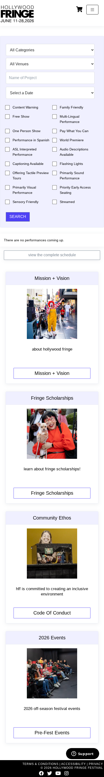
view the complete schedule (52, 255)
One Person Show (26, 131)
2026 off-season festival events (52, 708)
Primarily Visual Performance (24, 190)
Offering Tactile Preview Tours (31, 175)
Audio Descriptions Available (74, 151)
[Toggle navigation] (92, 9)
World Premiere (72, 140)
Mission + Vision (52, 373)
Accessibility (73, 764)
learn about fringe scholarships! (52, 469)
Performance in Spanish (31, 140)
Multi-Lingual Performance (70, 119)
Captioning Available (28, 164)
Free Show (21, 116)
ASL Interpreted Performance (25, 151)
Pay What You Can (74, 131)
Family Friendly (71, 107)
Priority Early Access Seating (75, 190)
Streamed (67, 202)
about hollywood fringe (52, 349)
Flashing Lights (71, 164)
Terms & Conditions (40, 764)
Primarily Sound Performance (72, 175)
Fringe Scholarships (52, 493)
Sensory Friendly (25, 202)
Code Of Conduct (52, 612)
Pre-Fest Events (52, 732)
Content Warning (25, 107)
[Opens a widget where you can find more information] (82, 754)
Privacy (96, 764)
